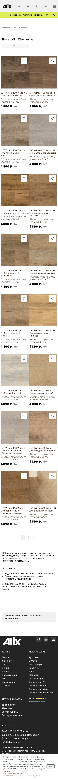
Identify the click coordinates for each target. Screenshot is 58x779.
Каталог (5, 28)
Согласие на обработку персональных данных (21, 776)
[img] (7, 6)
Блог (31, 671)
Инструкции (35, 664)
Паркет (6, 657)
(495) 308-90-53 (10, 731)
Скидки (6, 685)
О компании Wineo (39, 689)
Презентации (36, 678)
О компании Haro (38, 685)
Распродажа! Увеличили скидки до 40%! (29, 15)
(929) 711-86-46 (10, 738)
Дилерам (7, 708)
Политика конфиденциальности (17, 747)
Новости (34, 675)
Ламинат (7, 661)
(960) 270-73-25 (10, 735)
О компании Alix (38, 682)
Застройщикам (10, 711)
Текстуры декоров (12, 715)
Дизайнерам (9, 704)
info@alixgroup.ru (11, 742)
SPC (4, 664)
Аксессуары (8, 682)
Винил (5, 668)
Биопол (6, 671)
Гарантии (34, 668)
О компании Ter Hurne (41, 692)
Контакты (7, 725)
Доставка (34, 657)
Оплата (33, 661)
